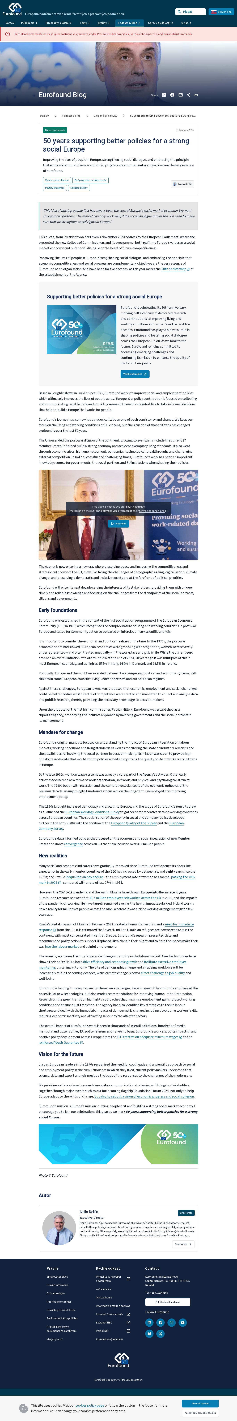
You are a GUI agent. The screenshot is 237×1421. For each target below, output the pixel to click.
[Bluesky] (149, 1334)
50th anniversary (175, 269)
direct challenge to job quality (163, 973)
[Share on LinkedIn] (164, 94)
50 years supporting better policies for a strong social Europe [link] (168, 116)
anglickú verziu (129, 34)
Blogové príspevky (105, 116)
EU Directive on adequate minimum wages (150, 1037)
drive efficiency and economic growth (110, 962)
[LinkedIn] (149, 1322)
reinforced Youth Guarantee (61, 1042)
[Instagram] (171, 1322)
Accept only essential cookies (200, 1413)
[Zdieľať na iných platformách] (189, 95)
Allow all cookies (200, 1403)
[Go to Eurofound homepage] (12, 9)
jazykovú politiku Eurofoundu (175, 34)
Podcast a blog (71, 116)
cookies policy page (89, 1405)
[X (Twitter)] (160, 1334)
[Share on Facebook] (172, 94)
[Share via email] (180, 94)
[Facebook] (160, 1322)
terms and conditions (152, 511)
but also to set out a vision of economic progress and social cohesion (144, 1096)
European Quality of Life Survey (134, 823)
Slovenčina (225, 12)
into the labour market (62, 946)
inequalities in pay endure (84, 877)
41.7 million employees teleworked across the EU (125, 898)
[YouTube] (183, 1322)
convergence (73, 844)
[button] (196, 95)
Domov (10, 23)
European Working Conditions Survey (92, 812)
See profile (181, 1244)
